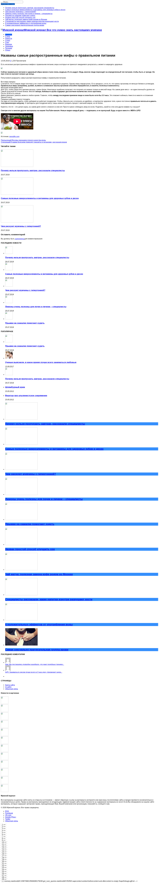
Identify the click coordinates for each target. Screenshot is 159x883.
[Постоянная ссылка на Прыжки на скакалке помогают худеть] (9, 319)
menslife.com (14, 136)
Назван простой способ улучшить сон (20, 17)
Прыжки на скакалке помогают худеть (20, 15)
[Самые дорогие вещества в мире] (4, 735)
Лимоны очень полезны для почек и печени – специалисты (28, 13)
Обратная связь (11, 689)
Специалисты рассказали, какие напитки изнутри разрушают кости (32, 21)
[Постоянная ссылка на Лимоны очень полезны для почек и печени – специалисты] (9, 302)
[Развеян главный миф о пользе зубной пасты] (4, 751)
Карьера (8, 44)
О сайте (8, 687)
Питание (8, 48)
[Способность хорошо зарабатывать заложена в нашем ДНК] (4, 767)
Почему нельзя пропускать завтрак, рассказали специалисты (29, 8)
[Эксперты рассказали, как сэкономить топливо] (4, 703)
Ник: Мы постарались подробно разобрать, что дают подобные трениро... (34, 664)
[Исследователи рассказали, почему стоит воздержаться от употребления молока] (4, 719)
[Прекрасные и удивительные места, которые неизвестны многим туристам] (4, 759)
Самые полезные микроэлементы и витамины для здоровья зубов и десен (35, 10)
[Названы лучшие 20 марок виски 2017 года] (4, 727)
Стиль (7, 36)
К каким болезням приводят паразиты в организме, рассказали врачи (34, 142)
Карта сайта (10, 685)
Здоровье (9, 46)
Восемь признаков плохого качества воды (23, 140)
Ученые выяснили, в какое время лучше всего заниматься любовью (40, 362)
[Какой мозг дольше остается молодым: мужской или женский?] (4, 743)
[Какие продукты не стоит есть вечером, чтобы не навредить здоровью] (4, 711)
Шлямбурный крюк (15, 387)
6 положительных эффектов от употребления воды (25, 23)
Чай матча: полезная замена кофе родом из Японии (26, 19)
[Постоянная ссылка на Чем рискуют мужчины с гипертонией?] (17, 222)
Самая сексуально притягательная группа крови (24, 25)
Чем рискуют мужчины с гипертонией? (20, 12)
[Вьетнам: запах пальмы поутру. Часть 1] (4, 791)
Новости (8, 34)
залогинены (19, 239)
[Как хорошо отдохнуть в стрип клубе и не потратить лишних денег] (4, 783)
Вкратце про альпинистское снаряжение (26, 395)
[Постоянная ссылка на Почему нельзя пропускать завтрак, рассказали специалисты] (17, 166)
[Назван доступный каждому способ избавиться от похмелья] (4, 775)
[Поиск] (2, 2)
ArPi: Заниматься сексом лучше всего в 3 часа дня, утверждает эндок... (33, 672)
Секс (7, 42)
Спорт (7, 40)
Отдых (7, 50)
